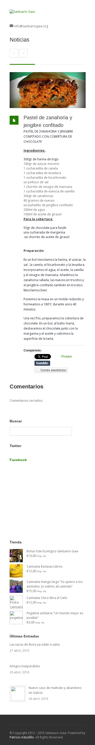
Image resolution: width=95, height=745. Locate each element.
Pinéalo (66, 356)
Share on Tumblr (42, 363)
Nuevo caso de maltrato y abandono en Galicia (55, 690)
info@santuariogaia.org (31, 26)
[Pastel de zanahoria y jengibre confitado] (48, 90)
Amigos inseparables (25, 666)
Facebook (18, 460)
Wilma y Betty (23, 53)
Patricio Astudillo (22, 737)
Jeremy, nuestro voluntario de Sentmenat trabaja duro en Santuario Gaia (14, 53)
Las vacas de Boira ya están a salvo (35, 644)
